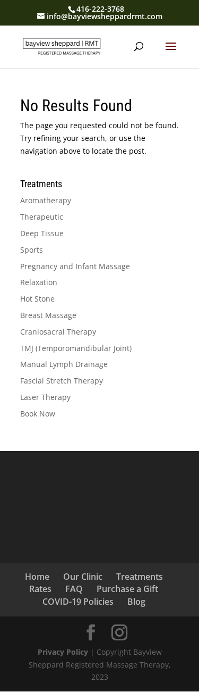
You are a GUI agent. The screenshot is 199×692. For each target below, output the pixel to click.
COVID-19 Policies (78, 601)
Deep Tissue (42, 233)
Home (37, 576)
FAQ (74, 589)
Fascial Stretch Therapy (61, 381)
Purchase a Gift (127, 589)
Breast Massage (48, 315)
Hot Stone (37, 299)
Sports (31, 250)
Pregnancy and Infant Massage (75, 266)
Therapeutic (41, 217)
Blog (136, 601)
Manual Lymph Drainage (64, 364)
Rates (40, 589)
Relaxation (38, 282)
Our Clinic (82, 576)
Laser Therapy (45, 397)
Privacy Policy (63, 652)
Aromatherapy (45, 200)
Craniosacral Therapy (58, 332)
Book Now (37, 413)
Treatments (139, 576)
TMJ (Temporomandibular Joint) (76, 348)
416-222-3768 (100, 9)
